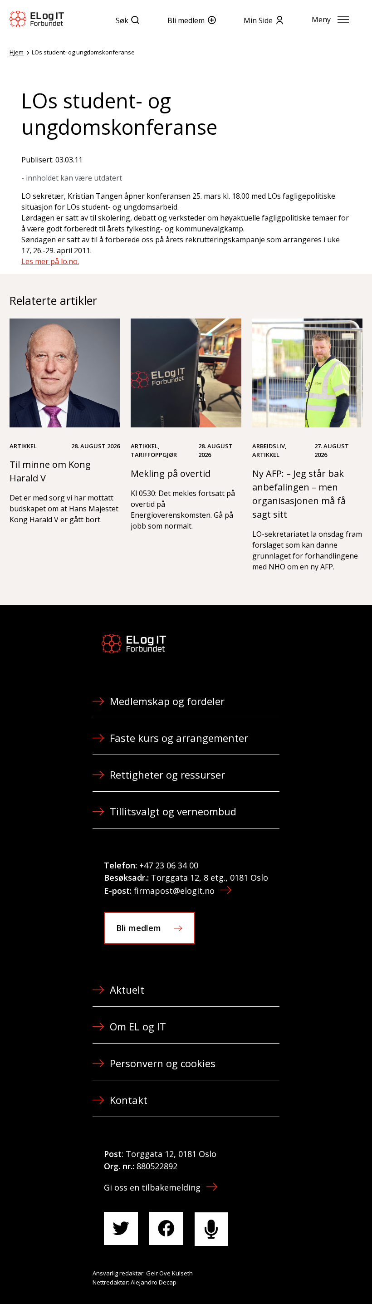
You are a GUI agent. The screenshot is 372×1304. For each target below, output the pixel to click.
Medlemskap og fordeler (167, 701)
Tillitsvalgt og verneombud (173, 811)
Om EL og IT (138, 1026)
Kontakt (128, 1100)
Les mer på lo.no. (50, 261)
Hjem (17, 52)
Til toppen (315, 1277)
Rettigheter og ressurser (167, 774)
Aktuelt (127, 989)
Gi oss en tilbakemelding (152, 1187)
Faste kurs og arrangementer (179, 738)
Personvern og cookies (162, 1063)
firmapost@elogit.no (174, 890)
